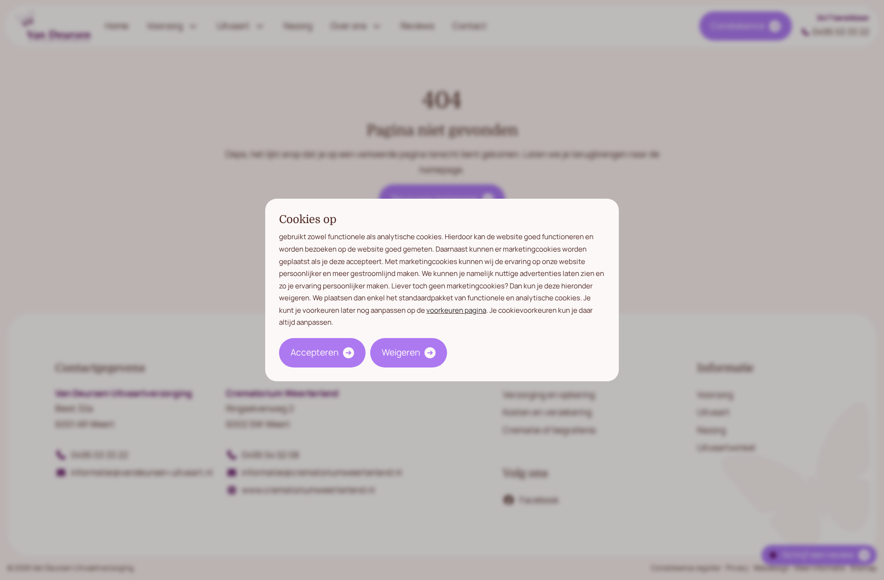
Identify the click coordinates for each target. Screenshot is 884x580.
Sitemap (863, 568)
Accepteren (314, 352)
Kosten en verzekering (547, 412)
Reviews (417, 26)
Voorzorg (165, 26)
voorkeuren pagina (456, 310)
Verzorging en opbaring (549, 395)
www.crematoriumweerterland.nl (308, 490)
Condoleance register (686, 568)
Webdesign (771, 568)
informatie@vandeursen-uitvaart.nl (141, 472)
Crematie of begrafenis (549, 430)
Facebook (539, 500)
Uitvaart (233, 26)
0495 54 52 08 (270, 455)
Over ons (348, 26)
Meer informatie (819, 568)
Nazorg (298, 26)
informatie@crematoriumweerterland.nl (321, 472)
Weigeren (401, 352)
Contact (470, 26)
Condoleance (738, 26)
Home (116, 26)
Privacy (737, 568)
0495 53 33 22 (840, 32)
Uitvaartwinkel (726, 448)
